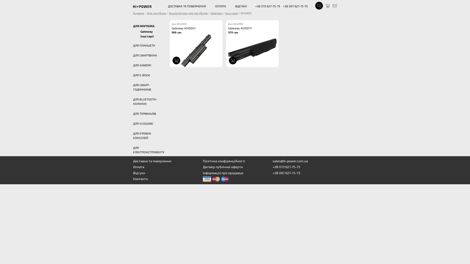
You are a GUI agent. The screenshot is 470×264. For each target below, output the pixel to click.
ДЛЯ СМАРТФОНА (145, 55)
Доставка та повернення (152, 161)
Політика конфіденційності (224, 161)
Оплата (138, 167)
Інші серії (231, 13)
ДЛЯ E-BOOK (141, 75)
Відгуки (139, 173)
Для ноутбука (156, 13)
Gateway (216, 13)
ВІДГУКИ (241, 6)
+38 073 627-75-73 (267, 6)
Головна (138, 13)
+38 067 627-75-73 (295, 6)
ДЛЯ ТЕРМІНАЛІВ (144, 113)
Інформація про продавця (223, 173)
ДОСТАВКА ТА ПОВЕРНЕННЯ (187, 6)
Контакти (140, 179)
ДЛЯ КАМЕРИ (142, 65)
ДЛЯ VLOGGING (143, 123)
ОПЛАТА (220, 6)
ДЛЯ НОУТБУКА (143, 26)
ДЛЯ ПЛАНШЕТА (144, 45)
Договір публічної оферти (223, 167)
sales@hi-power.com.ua (290, 161)
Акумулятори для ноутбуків (188, 13)
